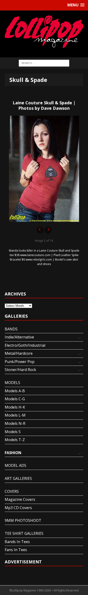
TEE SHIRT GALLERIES (24, 533)
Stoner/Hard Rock (20, 369)
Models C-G (15, 398)
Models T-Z (15, 439)
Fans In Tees (16, 549)
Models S (13, 431)
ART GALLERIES (18, 478)
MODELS (12, 382)
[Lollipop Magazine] (44, 32)
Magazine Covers (20, 499)
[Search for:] (44, 63)
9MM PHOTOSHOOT (23, 520)
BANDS (11, 329)
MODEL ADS (15, 465)
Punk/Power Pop (19, 361)
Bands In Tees (17, 541)
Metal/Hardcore (19, 353)
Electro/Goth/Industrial (25, 345)
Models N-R (15, 423)
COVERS (12, 491)
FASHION (13, 452)
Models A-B (15, 390)
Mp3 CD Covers (18, 507)
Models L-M (15, 415)
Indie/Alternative (19, 337)
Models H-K (15, 407)
